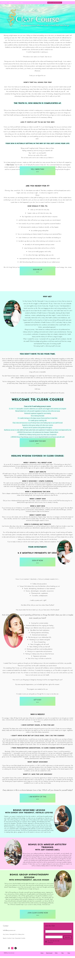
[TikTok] (16, 948)
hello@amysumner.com (9, 930)
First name (48, 929)
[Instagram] (9, 948)
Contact (5, 926)
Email (47, 934)
